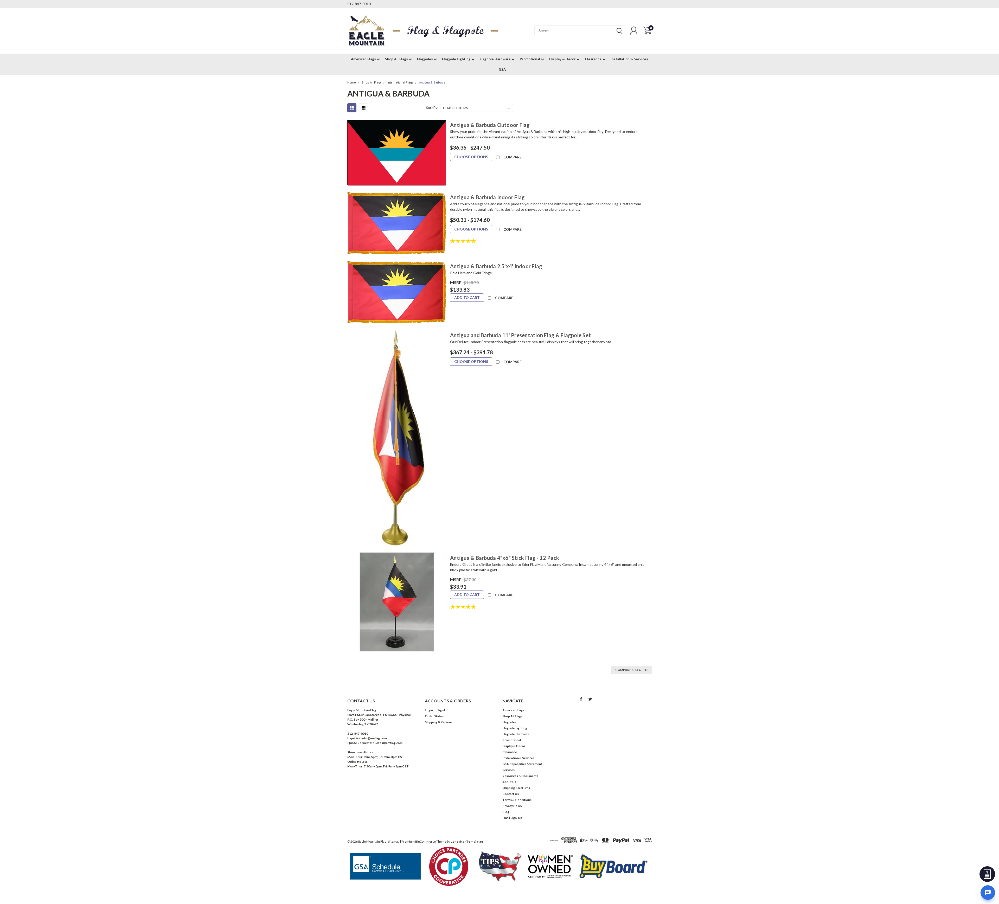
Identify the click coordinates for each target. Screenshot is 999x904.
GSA (502, 69)
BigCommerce (425, 841)
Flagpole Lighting (456, 59)
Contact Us (510, 794)
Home (351, 82)
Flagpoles (425, 59)
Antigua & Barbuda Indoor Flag (487, 197)
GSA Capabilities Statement (522, 764)
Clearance (593, 59)
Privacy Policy (512, 806)
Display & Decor (563, 59)
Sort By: (432, 108)
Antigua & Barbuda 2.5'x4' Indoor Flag (496, 266)
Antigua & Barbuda (432, 82)
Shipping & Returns (438, 722)
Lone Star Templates (467, 841)
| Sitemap (393, 841)
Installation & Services (629, 59)
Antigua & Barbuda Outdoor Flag (490, 125)
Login (429, 710)
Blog (505, 812)
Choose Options (471, 157)
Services (508, 770)
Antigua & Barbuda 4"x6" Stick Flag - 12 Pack (504, 558)
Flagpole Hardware (495, 59)
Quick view (397, 153)
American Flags (364, 59)
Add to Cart (467, 297)
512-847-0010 (359, 4)
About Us (509, 782)
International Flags (400, 82)
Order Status (434, 716)
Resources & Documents (520, 776)
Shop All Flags (397, 59)
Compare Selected (631, 670)
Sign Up (442, 710)
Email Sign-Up (512, 818)
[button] (385, 866)
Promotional (530, 59)
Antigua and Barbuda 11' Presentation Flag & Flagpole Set (520, 335)
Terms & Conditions (516, 800)
